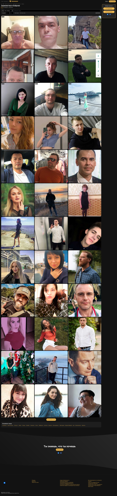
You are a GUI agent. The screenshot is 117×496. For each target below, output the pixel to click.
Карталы (83, 425)
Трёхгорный (61, 425)
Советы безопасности (64, 480)
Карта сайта (90, 486)
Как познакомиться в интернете (95, 480)
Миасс (20, 425)
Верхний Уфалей (68, 425)
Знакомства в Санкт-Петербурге (95, 484)
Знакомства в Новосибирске (94, 485)
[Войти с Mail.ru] (111, 14)
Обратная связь (35, 482)
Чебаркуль (41, 425)
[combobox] (7, 10)
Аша (73, 425)
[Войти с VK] (108, 14)
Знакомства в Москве (92, 483)
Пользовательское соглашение (66, 482)
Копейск (27, 425)
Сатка (36, 425)
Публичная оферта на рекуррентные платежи (69, 485)
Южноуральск (56, 425)
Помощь (33, 480)
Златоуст (16, 425)
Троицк (23, 425)
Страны (89, 481)
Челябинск (4, 425)
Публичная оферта (64, 481)
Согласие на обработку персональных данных (70, 484)
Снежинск (32, 425)
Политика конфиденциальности (66, 483)
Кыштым (46, 425)
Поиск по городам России (93, 482)
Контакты (34, 481)
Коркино (50, 425)
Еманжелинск (78, 425)
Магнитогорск (10, 425)
